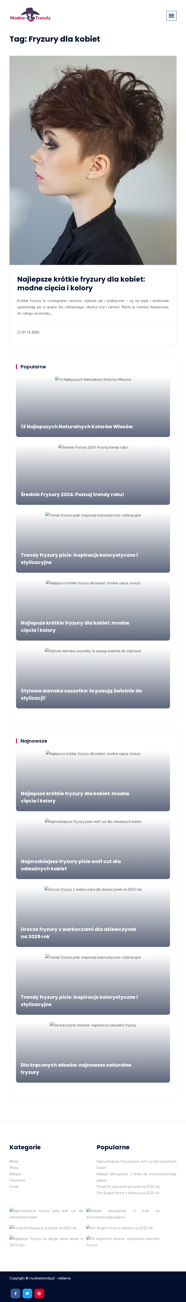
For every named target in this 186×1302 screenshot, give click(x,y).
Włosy (14, 1168)
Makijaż (15, 1174)
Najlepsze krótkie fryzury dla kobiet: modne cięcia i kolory (81, 284)
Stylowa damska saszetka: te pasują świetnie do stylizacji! (81, 694)
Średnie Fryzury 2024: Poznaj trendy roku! (72, 494)
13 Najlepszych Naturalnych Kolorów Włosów (77, 426)
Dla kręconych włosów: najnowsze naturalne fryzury (76, 1069)
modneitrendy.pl (42, 1278)
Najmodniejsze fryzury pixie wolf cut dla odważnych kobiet (71, 865)
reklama (64, 1278)
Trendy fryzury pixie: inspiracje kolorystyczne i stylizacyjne (79, 559)
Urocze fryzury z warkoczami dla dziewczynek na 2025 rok (78, 933)
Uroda (14, 1187)
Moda (13, 1161)
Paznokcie (17, 1180)
